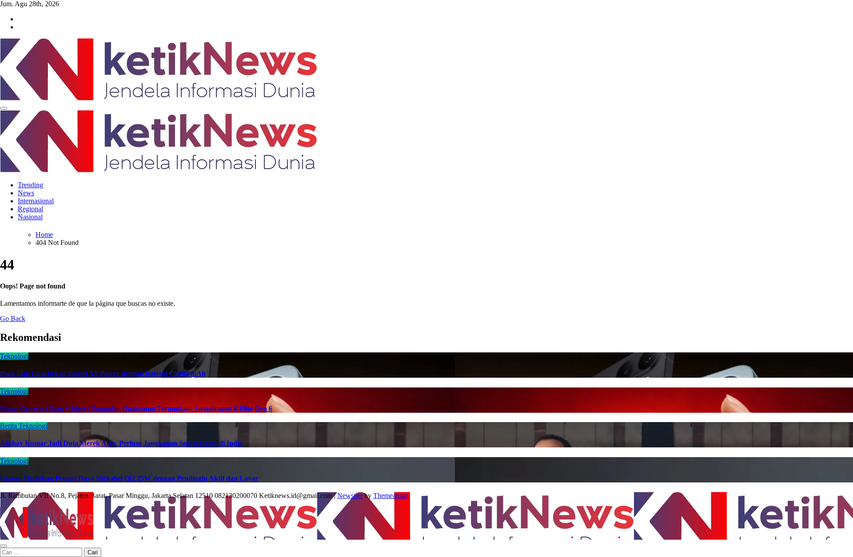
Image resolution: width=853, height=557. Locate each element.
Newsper (350, 495)
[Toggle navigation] (3, 108)
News (26, 193)
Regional (30, 209)
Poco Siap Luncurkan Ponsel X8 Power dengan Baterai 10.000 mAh (103, 373)
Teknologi (14, 356)
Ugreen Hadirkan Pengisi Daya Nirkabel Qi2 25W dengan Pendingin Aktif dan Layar (129, 478)
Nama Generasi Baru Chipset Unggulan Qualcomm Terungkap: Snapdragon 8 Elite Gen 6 (136, 408)
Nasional (30, 217)
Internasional (36, 201)
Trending (30, 185)
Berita (9, 426)
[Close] (3, 546)
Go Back (12, 318)
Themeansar (390, 495)
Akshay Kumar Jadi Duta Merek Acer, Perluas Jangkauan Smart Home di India (121, 443)
